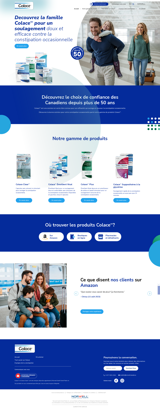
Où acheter (142, 9)
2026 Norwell (102, 392)
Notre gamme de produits (89, 9)
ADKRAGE (84, 407)
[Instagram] (122, 380)
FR (133, 4)
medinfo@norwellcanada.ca (128, 375)
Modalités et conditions (89, 392)
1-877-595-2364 (110, 375)
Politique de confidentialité (74, 392)
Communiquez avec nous (119, 4)
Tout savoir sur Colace (108, 9)
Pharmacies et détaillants (112, 236)
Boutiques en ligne (82, 236)
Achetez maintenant (100, 4)
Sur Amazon (53, 236)
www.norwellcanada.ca (58, 392)
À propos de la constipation (127, 9)
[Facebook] (116, 380)
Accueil (76, 9)
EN (130, 4)
